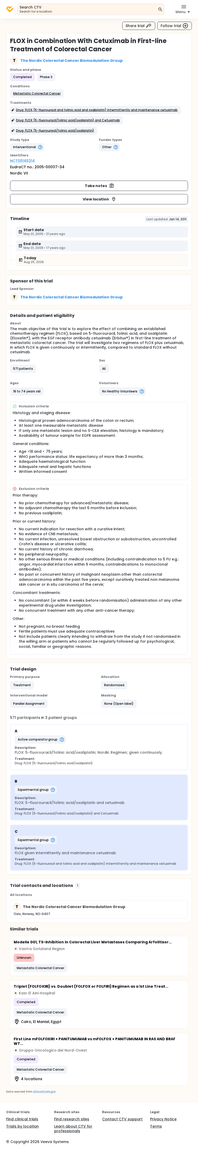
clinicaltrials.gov (44, 1092)
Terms (156, 1126)
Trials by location (22, 1126)
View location (96, 199)
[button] (37, 93)
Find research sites (71, 1119)
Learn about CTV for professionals (73, 1128)
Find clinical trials (22, 1119)
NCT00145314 (22, 160)
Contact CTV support (122, 1119)
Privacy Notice (163, 1119)
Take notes (96, 185)
